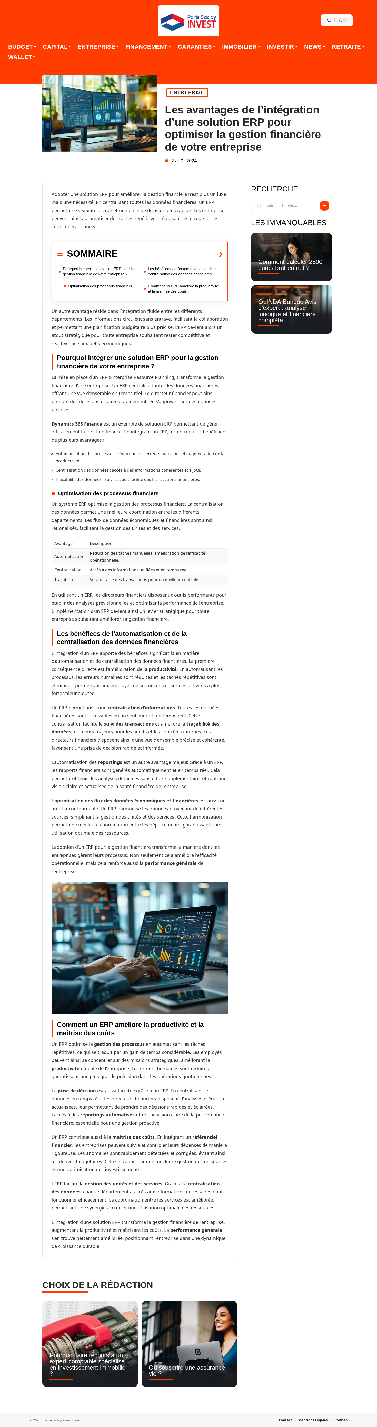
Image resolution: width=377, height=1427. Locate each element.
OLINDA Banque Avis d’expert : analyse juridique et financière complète (287, 311)
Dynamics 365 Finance (77, 424)
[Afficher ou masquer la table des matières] (170, 254)
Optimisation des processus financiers (100, 286)
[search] (329, 20)
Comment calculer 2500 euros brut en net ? (290, 264)
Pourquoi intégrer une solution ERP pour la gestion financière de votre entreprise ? (98, 271)
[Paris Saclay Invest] (188, 20)
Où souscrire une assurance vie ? (187, 1370)
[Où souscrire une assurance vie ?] (189, 1344)
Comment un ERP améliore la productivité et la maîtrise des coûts (183, 288)
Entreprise (187, 92)
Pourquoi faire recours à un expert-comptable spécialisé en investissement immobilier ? (88, 1364)
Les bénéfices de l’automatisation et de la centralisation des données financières (182, 271)
